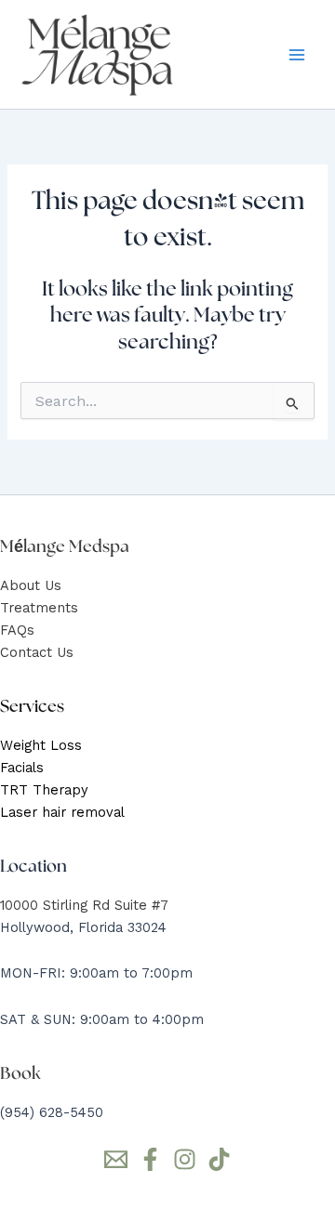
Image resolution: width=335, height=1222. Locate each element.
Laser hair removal (62, 812)
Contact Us (37, 652)
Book (20, 1074)
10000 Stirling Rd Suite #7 (84, 905)
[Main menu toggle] (296, 54)
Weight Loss (41, 745)
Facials (22, 767)
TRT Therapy (44, 790)
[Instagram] (184, 1159)
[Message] (115, 1159)
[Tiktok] (219, 1159)
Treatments (39, 607)
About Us (30, 585)
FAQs (17, 630)
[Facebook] (150, 1159)
